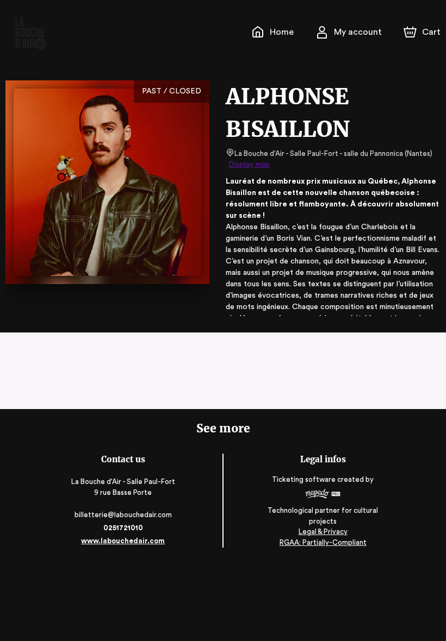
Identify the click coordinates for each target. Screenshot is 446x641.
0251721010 (123, 527)
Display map (249, 164)
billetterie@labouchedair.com (123, 514)
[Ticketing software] (322, 495)
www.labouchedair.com (123, 540)
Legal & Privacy (323, 531)
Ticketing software (304, 479)
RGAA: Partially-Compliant (323, 542)
